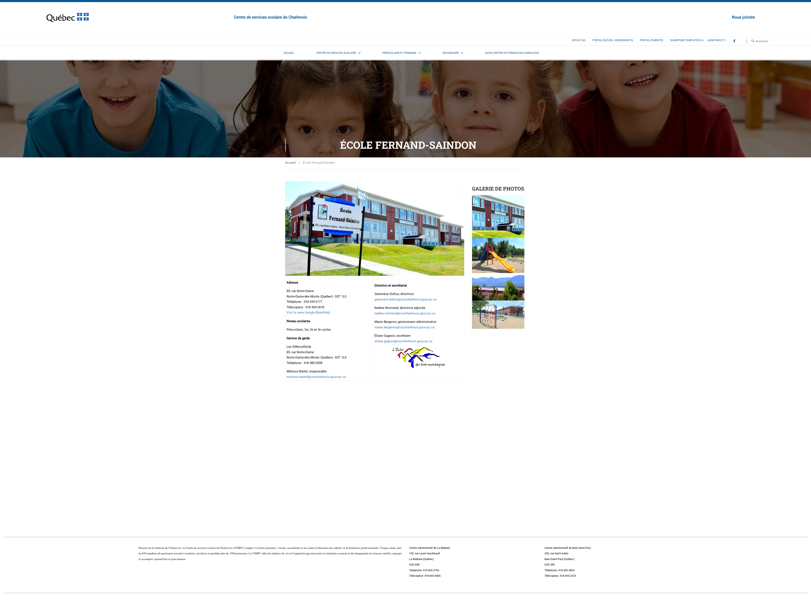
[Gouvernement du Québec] (67, 17)
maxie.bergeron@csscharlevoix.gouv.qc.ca (404, 327)
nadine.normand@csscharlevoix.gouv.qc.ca (404, 313)
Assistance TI (716, 40)
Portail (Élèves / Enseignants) (612, 40)
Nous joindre (743, 17)
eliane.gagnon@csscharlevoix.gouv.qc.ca (403, 341)
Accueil (290, 163)
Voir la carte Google (301, 312)
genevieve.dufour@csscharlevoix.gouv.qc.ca (405, 299)
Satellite (322, 312)
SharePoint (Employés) (685, 40)
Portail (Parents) (651, 40)
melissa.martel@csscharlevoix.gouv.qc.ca (316, 377)
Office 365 (578, 40)
